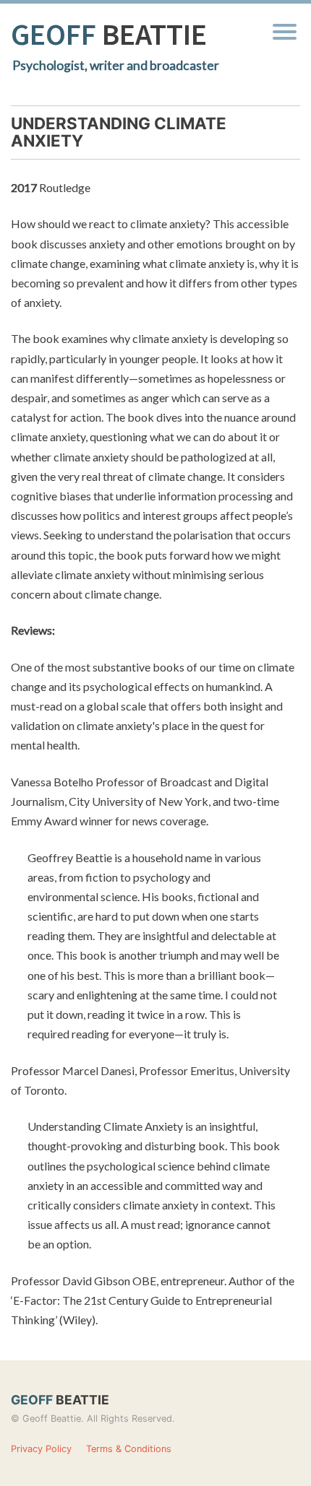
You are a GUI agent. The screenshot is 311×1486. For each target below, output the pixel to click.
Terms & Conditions (128, 1448)
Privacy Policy (41, 1448)
